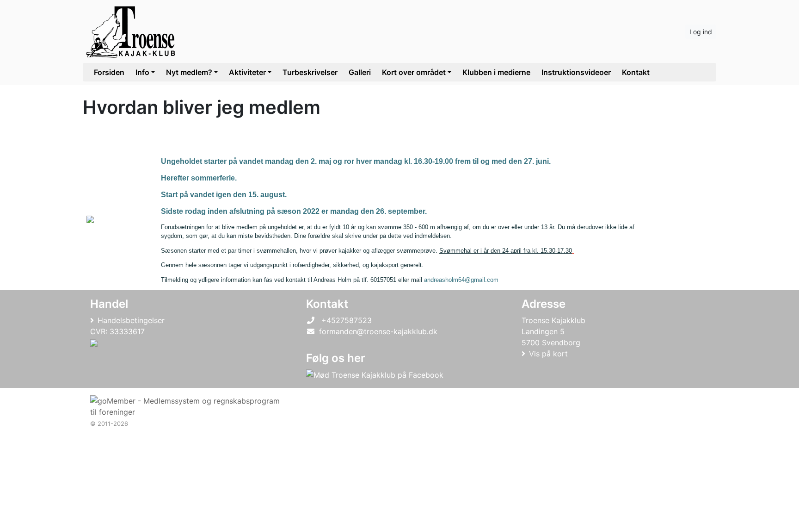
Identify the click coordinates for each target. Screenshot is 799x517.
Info (142, 72)
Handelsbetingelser (131, 320)
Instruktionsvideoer (576, 72)
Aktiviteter (247, 72)
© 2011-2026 (109, 423)
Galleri (360, 72)
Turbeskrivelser (310, 72)
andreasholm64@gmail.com (461, 279)
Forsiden (109, 72)
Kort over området (414, 72)
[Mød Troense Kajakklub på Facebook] (374, 375)
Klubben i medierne (496, 72)
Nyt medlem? (189, 72)
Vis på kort (548, 353)
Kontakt (636, 72)
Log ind (700, 32)
